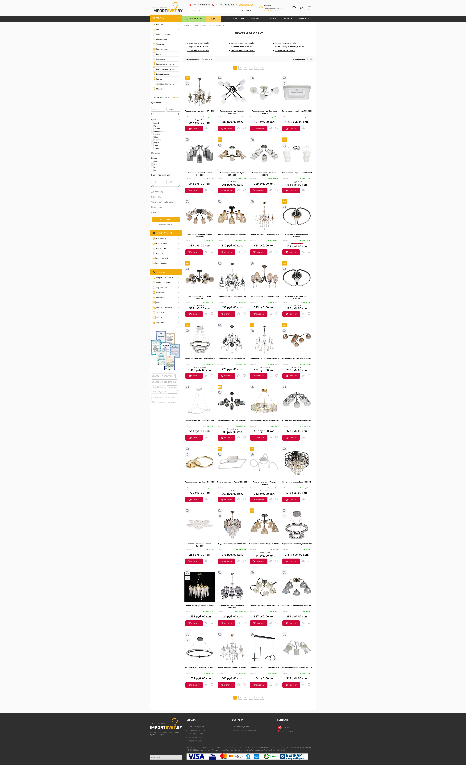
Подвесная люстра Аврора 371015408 (200, 111)
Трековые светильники (164, 402)
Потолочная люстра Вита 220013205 (264, 605)
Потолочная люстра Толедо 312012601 (296, 297)
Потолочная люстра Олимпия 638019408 (199, 236)
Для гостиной (161, 243)
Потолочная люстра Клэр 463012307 (232, 420)
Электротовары (162, 74)
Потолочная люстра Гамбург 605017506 (199, 297)
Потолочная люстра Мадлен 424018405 (199, 545)
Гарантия (271, 19)
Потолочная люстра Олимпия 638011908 (232, 112)
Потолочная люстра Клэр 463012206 (264, 296)
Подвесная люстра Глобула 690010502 (297, 544)
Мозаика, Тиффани (164, 307)
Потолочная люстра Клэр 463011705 (296, 605)
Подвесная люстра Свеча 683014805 (264, 358)
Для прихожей (162, 258)
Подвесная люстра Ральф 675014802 (199, 667)
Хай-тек (159, 317)
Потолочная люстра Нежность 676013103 (264, 112)
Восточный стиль (163, 283)
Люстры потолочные (164, 381)
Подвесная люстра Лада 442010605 (232, 358)
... (250, 68)
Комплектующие (159, 392)
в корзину (195, 129)
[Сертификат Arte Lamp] (165, 351)
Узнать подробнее (271, 10)
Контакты (255, 19)
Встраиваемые (162, 49)
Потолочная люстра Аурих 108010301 (232, 482)
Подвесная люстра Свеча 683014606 (264, 235)
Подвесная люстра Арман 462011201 (264, 420)
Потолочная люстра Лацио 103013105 (297, 667)
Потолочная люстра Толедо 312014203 (264, 483)
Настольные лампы (164, 34)
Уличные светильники (165, 69)
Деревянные (161, 287)
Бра (157, 29)
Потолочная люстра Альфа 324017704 (297, 173)
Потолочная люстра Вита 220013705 (296, 420)
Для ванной (161, 238)
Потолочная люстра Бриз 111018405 (296, 482)
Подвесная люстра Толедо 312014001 (200, 420)
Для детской (161, 248)
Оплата (191, 719)
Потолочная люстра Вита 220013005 (232, 235)
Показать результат (166, 219)
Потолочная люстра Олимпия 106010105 (199, 174)
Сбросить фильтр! (166, 224)
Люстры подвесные (163, 376)
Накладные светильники (163, 397)
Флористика (161, 312)
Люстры (159, 24)
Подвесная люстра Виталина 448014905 (232, 606)
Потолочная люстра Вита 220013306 (296, 358)
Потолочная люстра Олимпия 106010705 (264, 174)
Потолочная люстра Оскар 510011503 (200, 482)
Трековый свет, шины (165, 84)
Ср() (278, 750)
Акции (213, 19)
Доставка (237, 719)
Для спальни (161, 263)
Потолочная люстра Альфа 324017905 (264, 544)
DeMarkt (188, 117)
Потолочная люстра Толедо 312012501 (296, 236)
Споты (159, 54)
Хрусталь (160, 322)
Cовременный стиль (164, 278)
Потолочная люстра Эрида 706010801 (297, 111)
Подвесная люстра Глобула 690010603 (199, 358)
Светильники (161, 39)
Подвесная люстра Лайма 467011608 (199, 605)
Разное (159, 79)
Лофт (158, 302)
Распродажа (196, 19)
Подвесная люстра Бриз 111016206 (232, 544)
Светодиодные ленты (165, 64)
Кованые (160, 297)
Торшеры (160, 44)
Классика (160, 292)
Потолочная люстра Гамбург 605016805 (232, 174)
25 (256, 68)
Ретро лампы (172, 392)
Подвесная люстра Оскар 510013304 (264, 667)
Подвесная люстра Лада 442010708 (232, 296)
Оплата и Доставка (235, 19)
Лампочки (160, 59)
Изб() (282, 750)
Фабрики (287, 19)
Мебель (159, 89)
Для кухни (160, 253)
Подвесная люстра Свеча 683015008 (232, 667)
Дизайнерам (305, 19)
